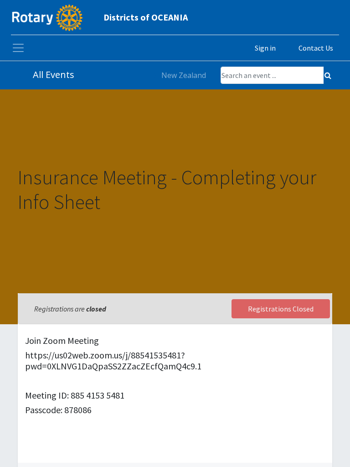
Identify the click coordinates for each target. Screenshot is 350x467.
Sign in (265, 47)
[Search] (328, 75)
